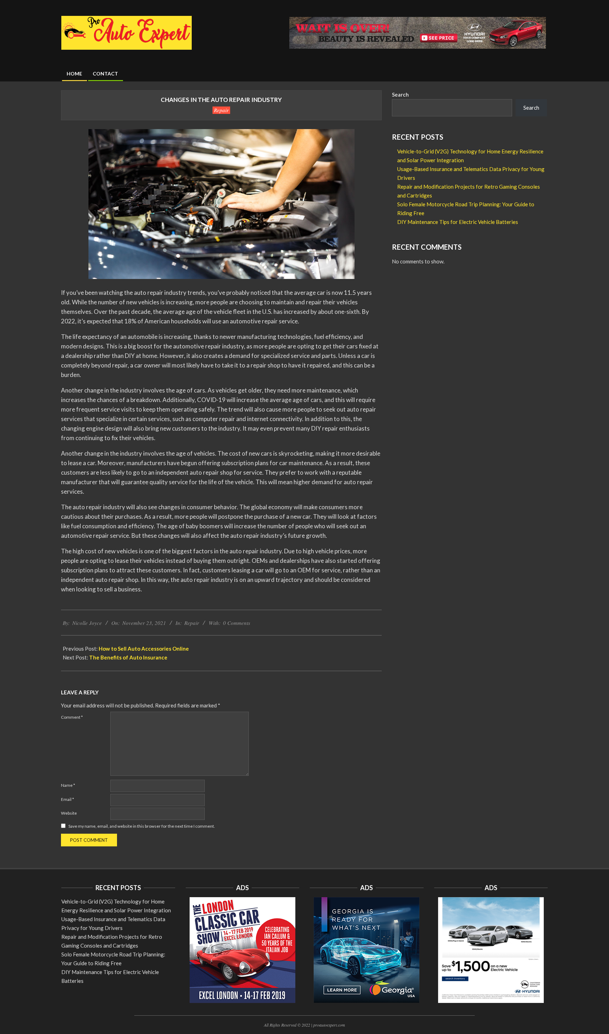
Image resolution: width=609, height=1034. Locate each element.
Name (68, 785)
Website (69, 813)
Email (67, 799)
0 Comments (236, 622)
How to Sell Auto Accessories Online (144, 648)
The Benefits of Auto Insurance (128, 657)
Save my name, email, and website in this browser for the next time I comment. (141, 826)
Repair (221, 110)
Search (400, 94)
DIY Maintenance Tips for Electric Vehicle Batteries (457, 222)
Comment (72, 717)
